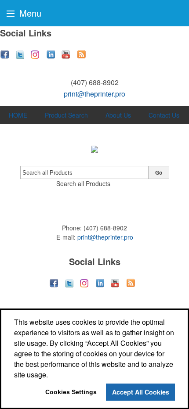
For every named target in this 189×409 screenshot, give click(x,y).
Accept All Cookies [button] (140, 391)
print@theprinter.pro (94, 94)
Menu (29, 13)
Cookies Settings (71, 391)
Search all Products (83, 183)
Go (158, 172)
